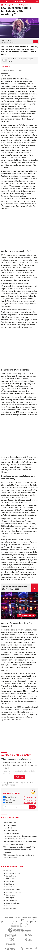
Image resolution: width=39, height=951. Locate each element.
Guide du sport (8, 898)
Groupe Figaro (25, 924)
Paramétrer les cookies (23, 922)
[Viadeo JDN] (29, 944)
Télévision (8, 803)
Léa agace (4, 73)
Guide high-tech (9, 879)
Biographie (24, 5)
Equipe (17, 918)
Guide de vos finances (11, 873)
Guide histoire (8, 881)
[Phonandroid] (29, 948)
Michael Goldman (14, 160)
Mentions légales (15, 924)
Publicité (34, 918)
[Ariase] (10, 948)
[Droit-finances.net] (29, 939)
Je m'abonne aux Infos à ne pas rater (20, 60)
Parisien (4, 637)
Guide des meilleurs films (12, 892)
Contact (7, 920)
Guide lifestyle (8, 884)
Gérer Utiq (34, 922)
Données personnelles (8, 922)
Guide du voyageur (10, 909)
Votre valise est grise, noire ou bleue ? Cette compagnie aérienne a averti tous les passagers (19, 849)
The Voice (23, 699)
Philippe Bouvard (9, 823)
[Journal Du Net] (10, 939)
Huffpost (6, 407)
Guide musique (9, 895)
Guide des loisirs (9, 887)
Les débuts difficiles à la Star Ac (11, 70)
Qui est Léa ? (5, 75)
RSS (23, 920)
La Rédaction (6, 41)
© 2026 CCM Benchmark (19, 926)
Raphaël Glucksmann (11, 831)
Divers (3, 783)
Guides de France (9, 876)
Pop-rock (24, 783)
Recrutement (30, 920)
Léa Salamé (7, 828)
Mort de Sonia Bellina (11, 833)
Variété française (8, 785)
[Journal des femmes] (10, 935)
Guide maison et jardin (11, 890)
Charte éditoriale (26, 918)
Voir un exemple (30, 797)
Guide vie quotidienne (11, 903)
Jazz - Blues (13, 783)
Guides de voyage (9, 906)
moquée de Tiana (13, 534)
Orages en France (9, 825)
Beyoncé (5, 196)
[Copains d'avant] (10, 944)
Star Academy (25, 86)
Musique (8, 5)
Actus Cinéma (10, 800)
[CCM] (29, 935)
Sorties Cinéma (10, 797)
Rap (31, 783)
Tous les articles (16, 920)
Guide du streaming (10, 900)
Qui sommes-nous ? (8, 918)
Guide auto (7, 871)
